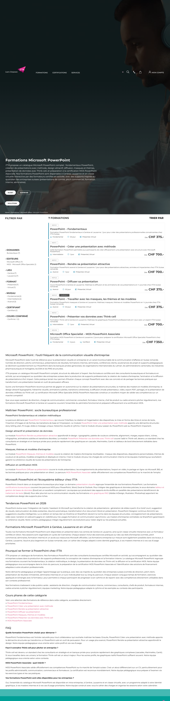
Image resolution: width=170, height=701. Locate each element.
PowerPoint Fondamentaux (41, 420)
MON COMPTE (158, 73)
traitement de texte (14, 493)
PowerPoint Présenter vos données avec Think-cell (91, 438)
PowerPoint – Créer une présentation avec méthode (83, 246)
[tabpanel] (85, 196)
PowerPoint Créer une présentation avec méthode (104, 423)
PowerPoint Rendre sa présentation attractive (36, 435)
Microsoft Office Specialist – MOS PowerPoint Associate (85, 334)
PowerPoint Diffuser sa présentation (32, 469)
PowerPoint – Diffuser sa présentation (74, 281)
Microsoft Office (26, 212)
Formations (42, 73)
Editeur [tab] (24, 193)
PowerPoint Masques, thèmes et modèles (35, 454)
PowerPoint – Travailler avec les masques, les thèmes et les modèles (93, 299)
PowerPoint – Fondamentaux (68, 228)
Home (7, 212)
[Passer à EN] (122, 72)
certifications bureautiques (18, 487)
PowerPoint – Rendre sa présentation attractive (80, 264)
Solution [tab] (12, 203)
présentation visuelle (85, 484)
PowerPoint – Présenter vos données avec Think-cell (83, 316)
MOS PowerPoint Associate (78, 472)
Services (75, 73)
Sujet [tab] (10, 193)
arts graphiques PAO (99, 493)
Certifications (59, 73)
